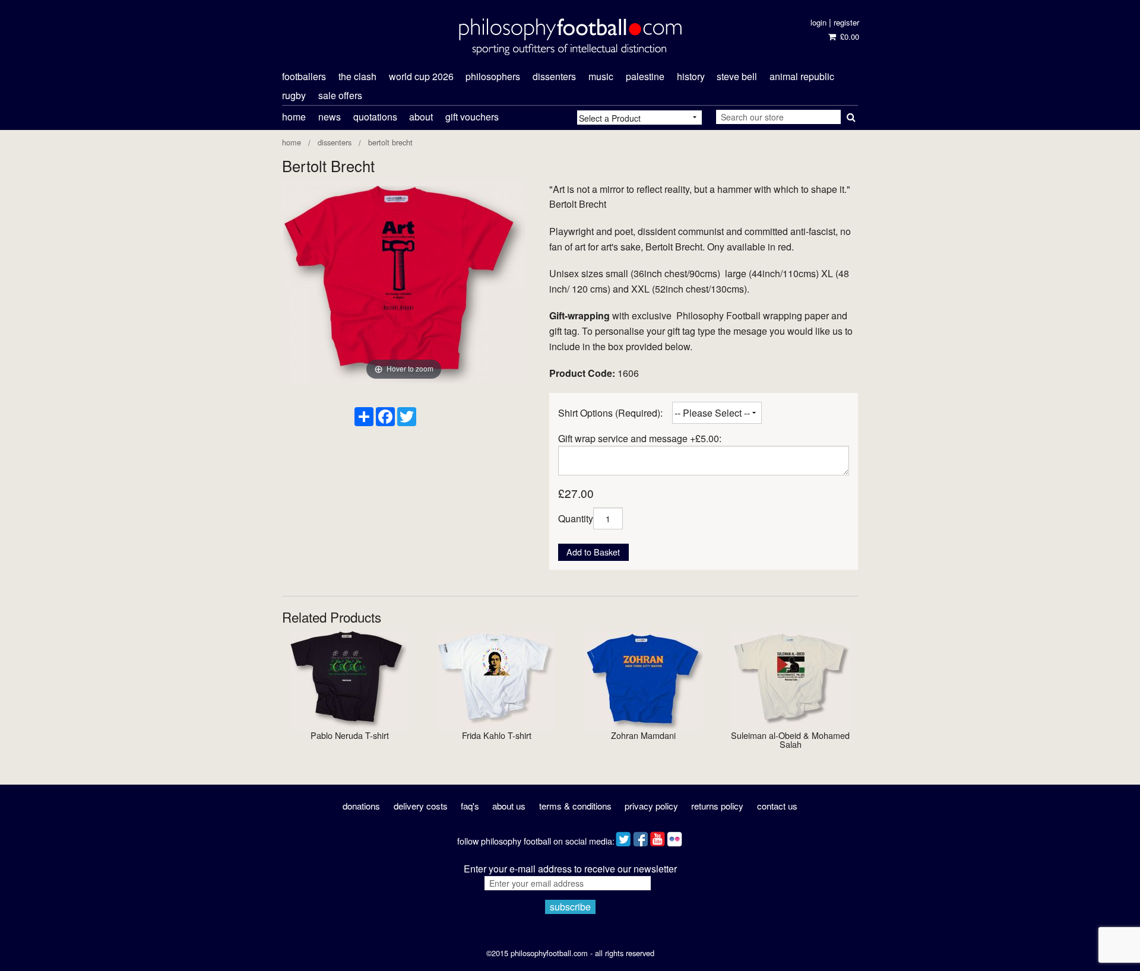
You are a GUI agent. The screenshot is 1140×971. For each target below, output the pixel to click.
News (329, 116)
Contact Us (777, 805)
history (691, 76)
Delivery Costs (421, 805)
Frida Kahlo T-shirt (496, 735)
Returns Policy (717, 805)
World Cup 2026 (421, 76)
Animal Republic (802, 76)
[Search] (849, 114)
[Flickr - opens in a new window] (674, 836)
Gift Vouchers (472, 116)
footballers (304, 76)
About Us (508, 805)
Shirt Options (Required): (610, 413)
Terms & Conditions (575, 805)
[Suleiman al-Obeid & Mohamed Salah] (790, 679)
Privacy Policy (651, 805)
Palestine (645, 76)
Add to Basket (593, 551)
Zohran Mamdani (643, 735)
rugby (294, 95)
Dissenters (335, 142)
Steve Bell (737, 76)
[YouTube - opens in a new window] (657, 836)
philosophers (493, 76)
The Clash (357, 76)
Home (294, 116)
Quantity (575, 518)
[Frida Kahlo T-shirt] (496, 679)
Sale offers (340, 95)
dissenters (554, 76)
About (421, 116)
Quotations (375, 116)
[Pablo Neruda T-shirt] (349, 679)
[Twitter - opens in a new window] (623, 836)
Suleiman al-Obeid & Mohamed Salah (790, 739)
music (600, 76)
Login (818, 22)
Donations (361, 805)
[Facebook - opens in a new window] (640, 836)
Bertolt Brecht (390, 142)
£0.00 (848, 36)
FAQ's (470, 805)
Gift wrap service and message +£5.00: (639, 438)
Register (846, 22)
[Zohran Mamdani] (643, 679)
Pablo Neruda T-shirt (350, 735)
